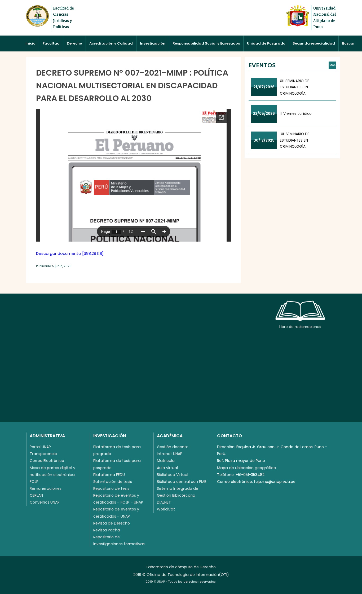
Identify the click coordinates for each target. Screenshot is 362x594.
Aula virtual (167, 467)
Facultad (51, 43)
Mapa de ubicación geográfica (246, 467)
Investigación (152, 43)
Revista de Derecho (111, 523)
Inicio (30, 43)
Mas (332, 65)
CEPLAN (36, 495)
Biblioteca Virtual (172, 474)
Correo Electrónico (47, 460)
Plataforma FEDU (109, 474)
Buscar (348, 43)
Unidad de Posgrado (266, 43)
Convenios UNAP (45, 502)
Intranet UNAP (169, 453)
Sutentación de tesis (112, 481)
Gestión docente (172, 446)
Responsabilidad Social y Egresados (206, 43)
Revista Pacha (106, 530)
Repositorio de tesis (111, 488)
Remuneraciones (45, 488)
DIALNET (164, 502)
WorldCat (166, 509)
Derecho (74, 43)
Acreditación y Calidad (111, 43)
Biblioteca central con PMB (181, 481)
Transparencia (43, 453)
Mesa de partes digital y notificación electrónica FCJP (52, 474)
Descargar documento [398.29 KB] (70, 253)
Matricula (166, 460)
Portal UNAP (40, 446)
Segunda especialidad (314, 43)
